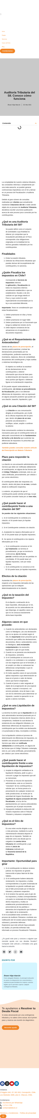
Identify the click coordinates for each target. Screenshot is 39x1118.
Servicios (4, 39)
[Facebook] (2, 1083)
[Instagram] (7, 1083)
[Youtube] (11, 1083)
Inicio (3, 31)
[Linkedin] (16, 1083)
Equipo (4, 35)
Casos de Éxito (6, 43)
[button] (36, 123)
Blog (3, 46)
